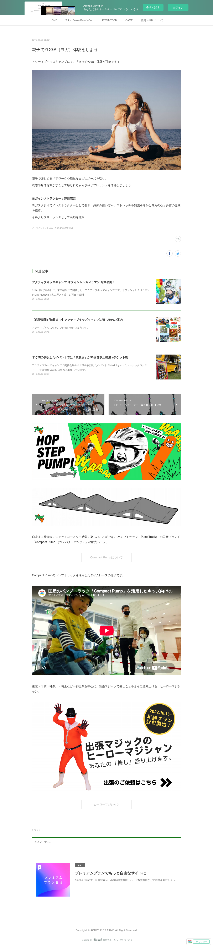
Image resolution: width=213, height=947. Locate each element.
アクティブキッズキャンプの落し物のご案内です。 (60, 327)
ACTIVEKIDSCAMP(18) (61, 227)
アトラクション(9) (40, 227)
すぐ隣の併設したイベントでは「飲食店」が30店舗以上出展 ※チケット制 (80, 357)
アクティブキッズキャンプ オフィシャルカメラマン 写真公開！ (73, 282)
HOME (53, 20)
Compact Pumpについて (106, 557)
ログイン (178, 7)
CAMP (129, 20)
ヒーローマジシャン (106, 804)
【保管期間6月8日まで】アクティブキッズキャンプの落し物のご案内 (77, 319)
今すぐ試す (153, 7)
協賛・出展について (152, 20)
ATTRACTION (109, 20)
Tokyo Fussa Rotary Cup (79, 20)
